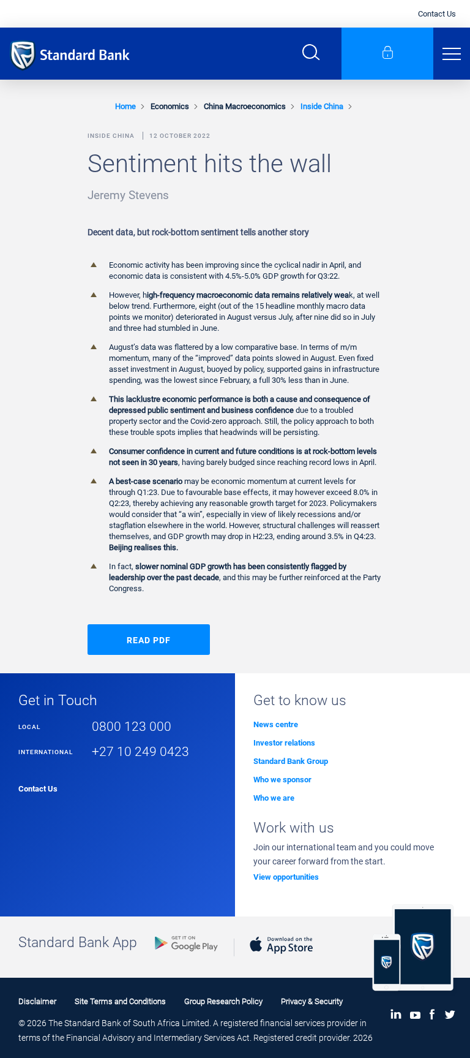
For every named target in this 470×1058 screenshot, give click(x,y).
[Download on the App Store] (281, 956)
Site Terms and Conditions (120, 1001)
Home (125, 106)
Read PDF (149, 640)
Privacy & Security (312, 1001)
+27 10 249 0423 (140, 751)
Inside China (321, 106)
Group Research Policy (223, 1001)
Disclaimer (37, 1001)
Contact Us (437, 13)
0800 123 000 (131, 726)
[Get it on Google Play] (186, 954)
